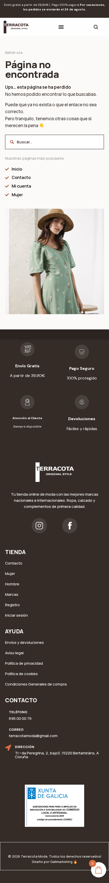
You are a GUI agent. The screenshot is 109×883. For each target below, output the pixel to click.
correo (16, 729)
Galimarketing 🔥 (63, 861)
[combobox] (54, 142)
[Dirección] (8, 748)
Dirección (24, 746)
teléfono (18, 712)
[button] (61, 27)
